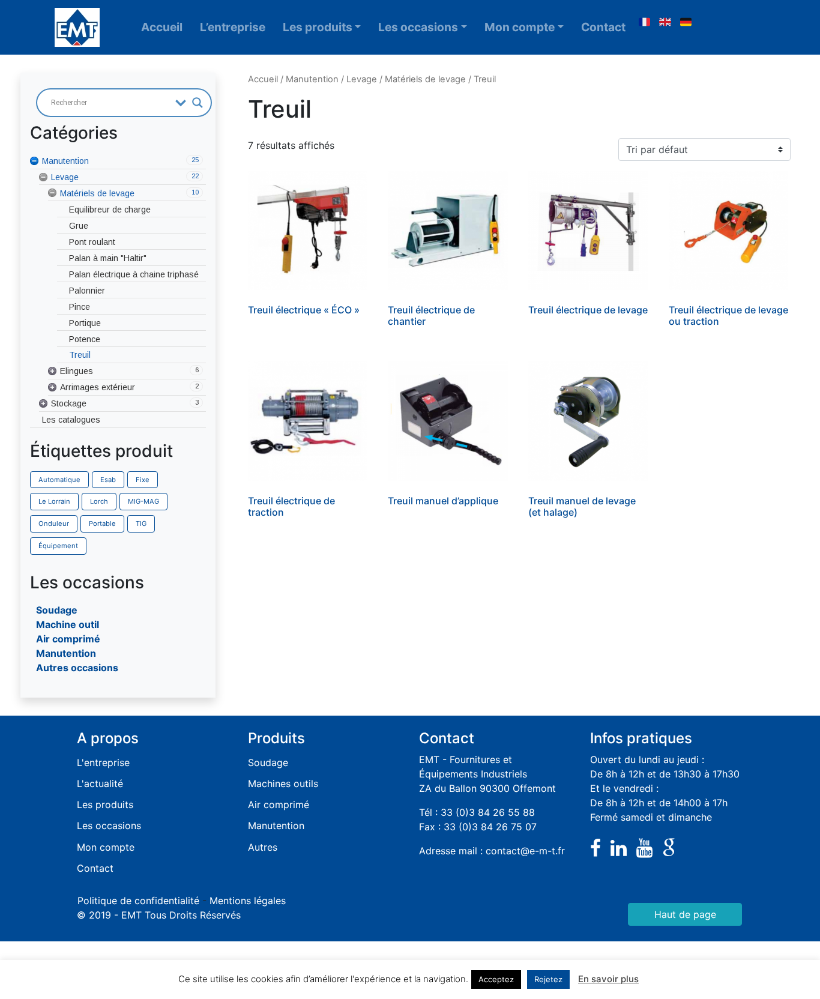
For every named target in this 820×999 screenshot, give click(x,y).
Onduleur (53, 523)
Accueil (161, 27)
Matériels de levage (425, 79)
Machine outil (67, 624)
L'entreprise (103, 762)
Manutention (66, 653)
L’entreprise (232, 27)
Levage (361, 79)
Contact (603, 27)
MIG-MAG (143, 501)
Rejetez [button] (548, 979)
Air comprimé (68, 639)
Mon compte (519, 27)
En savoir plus (608, 979)
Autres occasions (77, 668)
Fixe (142, 479)
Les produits (317, 27)
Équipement (58, 546)
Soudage (56, 610)
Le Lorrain (54, 501)
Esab (108, 479)
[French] (644, 22)
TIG (141, 523)
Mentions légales (248, 901)
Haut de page (685, 914)
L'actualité (100, 783)
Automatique (59, 479)
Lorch (99, 501)
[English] (665, 22)
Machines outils (283, 783)
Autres (262, 847)
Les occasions (418, 27)
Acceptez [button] (496, 979)
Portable (102, 523)
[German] (686, 22)
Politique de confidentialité (138, 901)
